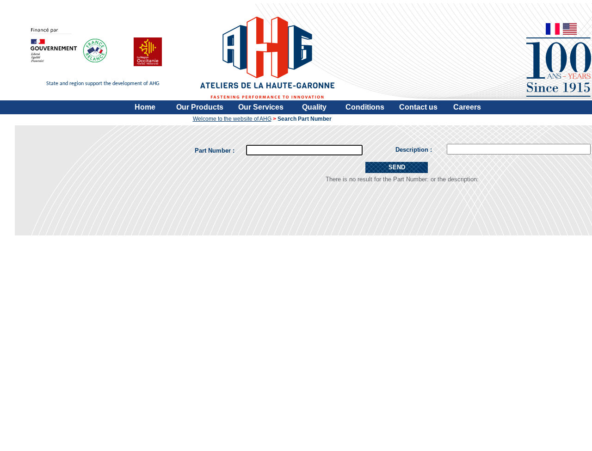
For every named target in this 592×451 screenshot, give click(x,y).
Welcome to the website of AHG (232, 119)
